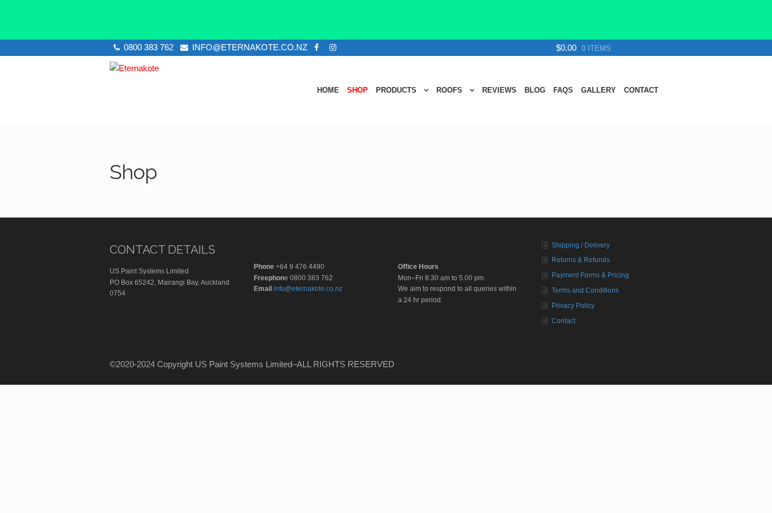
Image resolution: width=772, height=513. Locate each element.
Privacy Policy (573, 306)
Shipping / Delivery (581, 245)
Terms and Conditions (585, 290)
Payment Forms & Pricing (590, 275)
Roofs (449, 90)
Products (396, 90)
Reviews (499, 90)
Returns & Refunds (581, 260)
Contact (641, 90)
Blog (534, 90)
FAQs (563, 90)
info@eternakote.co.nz (249, 47)
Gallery (598, 90)
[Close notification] (754, 20)
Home (328, 90)
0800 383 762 (149, 47)
